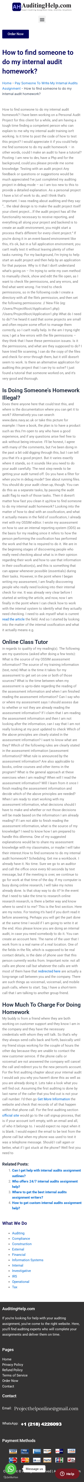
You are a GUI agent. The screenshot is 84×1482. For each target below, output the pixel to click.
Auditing (18, 1233)
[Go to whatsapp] (10, 1468)
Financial (19, 1255)
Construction (22, 1244)
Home (6, 83)
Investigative (21, 1271)
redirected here (49, 971)
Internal (17, 1265)
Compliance (21, 1239)
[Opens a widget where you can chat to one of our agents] (67, 1474)
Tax (14, 1287)
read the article (13, 619)
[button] (42, 19)
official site (10, 1115)
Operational (20, 1282)
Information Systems (27, 1260)
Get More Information (54, 1099)
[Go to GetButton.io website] (11, 1477)
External (18, 1249)
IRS (14, 1276)
